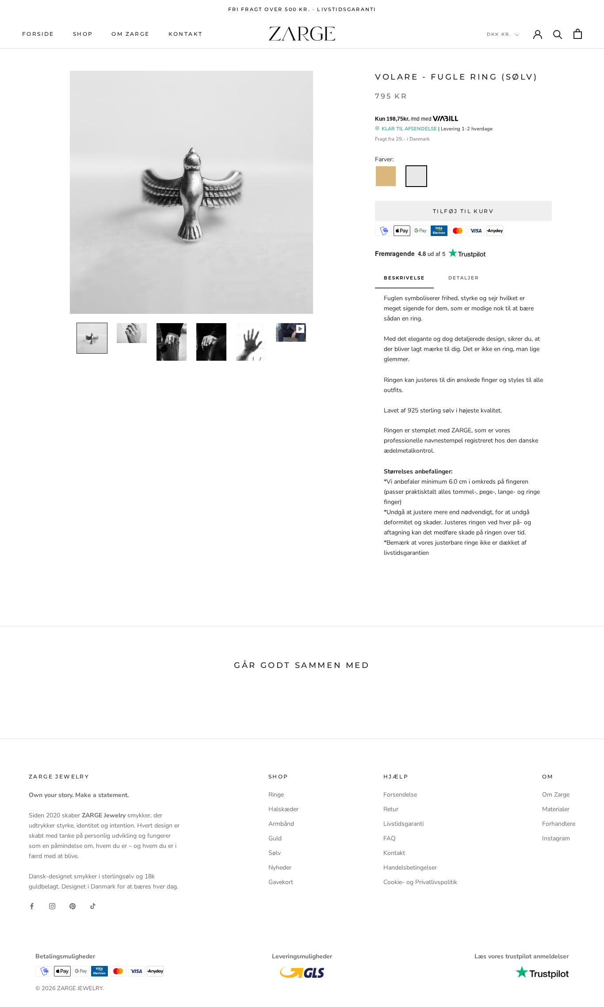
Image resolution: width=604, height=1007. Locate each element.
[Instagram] (52, 905)
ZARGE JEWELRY (80, 988)
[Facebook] (32, 905)
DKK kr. (499, 34)
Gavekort (280, 882)
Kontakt (185, 34)
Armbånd (281, 824)
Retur (390, 809)
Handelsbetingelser (410, 867)
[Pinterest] (72, 905)
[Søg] (557, 33)
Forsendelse (400, 794)
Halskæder (283, 809)
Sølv (274, 853)
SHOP (83, 34)
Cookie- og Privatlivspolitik (420, 882)
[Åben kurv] (577, 34)
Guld (275, 838)
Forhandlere (558, 824)
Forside (38, 34)
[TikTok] (93, 905)
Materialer (556, 809)
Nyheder (279, 867)
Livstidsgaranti (403, 824)
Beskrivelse (404, 278)
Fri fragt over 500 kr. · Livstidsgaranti (302, 9)
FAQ (389, 838)
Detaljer (463, 278)
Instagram (556, 838)
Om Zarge (130, 34)
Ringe (276, 794)
